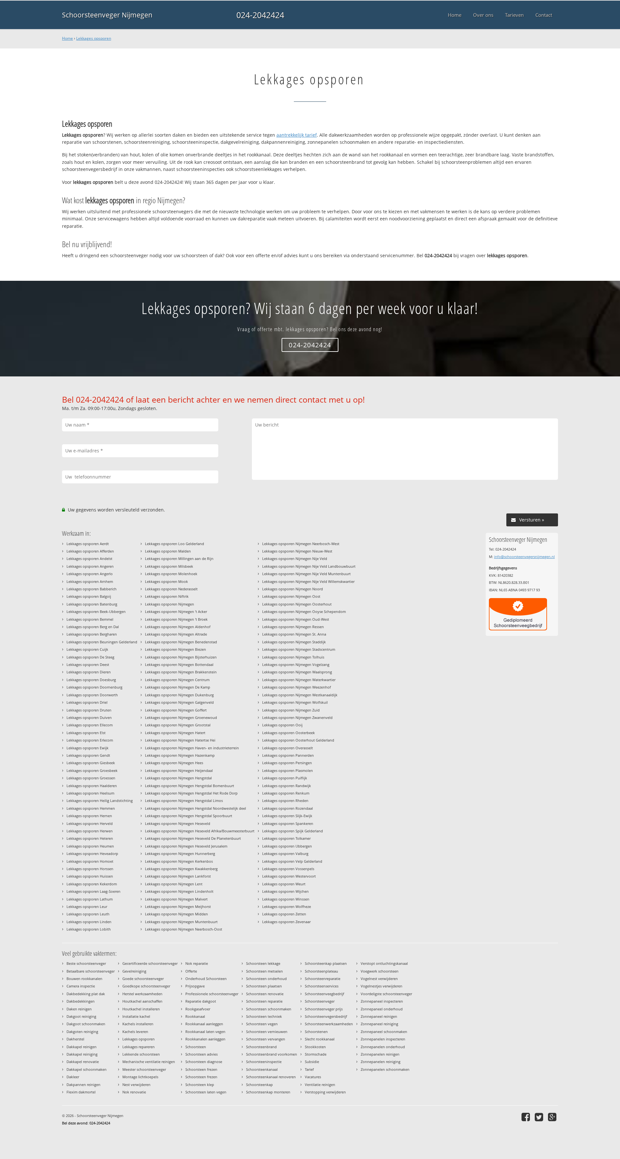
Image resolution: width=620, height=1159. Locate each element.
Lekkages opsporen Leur (87, 906)
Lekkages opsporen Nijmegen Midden (176, 913)
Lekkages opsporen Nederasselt (171, 588)
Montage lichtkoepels (140, 1076)
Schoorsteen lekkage (263, 963)
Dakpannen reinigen (83, 1084)
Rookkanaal (195, 1016)
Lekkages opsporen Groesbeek (92, 770)
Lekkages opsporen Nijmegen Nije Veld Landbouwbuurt (309, 566)
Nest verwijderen (136, 1084)
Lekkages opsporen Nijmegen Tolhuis (293, 657)
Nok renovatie (134, 1092)
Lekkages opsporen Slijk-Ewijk (287, 815)
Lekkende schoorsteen (141, 1054)
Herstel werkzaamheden (142, 993)
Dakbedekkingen (81, 1001)
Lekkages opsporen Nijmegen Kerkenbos (179, 861)
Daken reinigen (79, 1008)
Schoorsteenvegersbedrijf (326, 1016)
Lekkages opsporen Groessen (91, 777)
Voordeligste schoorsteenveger (386, 993)
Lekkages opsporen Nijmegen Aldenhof (178, 626)
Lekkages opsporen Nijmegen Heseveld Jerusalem (186, 846)
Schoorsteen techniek (264, 1016)
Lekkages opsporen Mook (166, 581)
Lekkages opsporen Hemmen (91, 808)
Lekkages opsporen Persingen (287, 762)
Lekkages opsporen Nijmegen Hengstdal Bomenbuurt (189, 785)
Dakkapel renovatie (83, 1061)
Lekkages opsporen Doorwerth (92, 694)
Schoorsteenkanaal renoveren (271, 1076)
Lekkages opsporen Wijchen (285, 891)
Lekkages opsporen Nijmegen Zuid (291, 710)
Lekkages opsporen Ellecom (90, 724)
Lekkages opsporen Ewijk (87, 747)
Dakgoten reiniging (82, 1031)
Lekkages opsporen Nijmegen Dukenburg (179, 694)
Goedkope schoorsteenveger (146, 986)
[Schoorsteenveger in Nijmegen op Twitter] (540, 1116)
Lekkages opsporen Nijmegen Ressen (293, 626)
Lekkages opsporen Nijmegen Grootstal (178, 724)
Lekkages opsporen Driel (87, 702)
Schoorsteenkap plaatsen (326, 963)
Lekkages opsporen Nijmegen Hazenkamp (180, 755)
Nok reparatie (196, 963)
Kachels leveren (135, 1031)
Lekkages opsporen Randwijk (286, 785)
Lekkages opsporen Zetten (284, 913)
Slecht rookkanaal (320, 1039)
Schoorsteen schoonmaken (268, 1008)
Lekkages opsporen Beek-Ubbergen (96, 611)
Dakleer (73, 1076)
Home (67, 38)
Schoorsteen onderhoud (266, 978)
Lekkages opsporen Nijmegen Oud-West (295, 619)
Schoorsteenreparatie (322, 978)
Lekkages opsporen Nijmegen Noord (292, 588)
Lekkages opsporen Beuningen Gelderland (102, 641)
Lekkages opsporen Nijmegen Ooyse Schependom (304, 611)
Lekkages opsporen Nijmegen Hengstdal (178, 777)
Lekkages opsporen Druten (89, 710)
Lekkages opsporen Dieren (89, 671)
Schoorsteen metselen (264, 971)
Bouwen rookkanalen (84, 978)
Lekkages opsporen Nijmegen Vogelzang (295, 664)
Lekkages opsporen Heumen (90, 846)
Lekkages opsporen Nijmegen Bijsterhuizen (181, 657)
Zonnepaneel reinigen (379, 1016)
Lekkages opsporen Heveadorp (92, 853)
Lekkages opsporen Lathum (90, 899)
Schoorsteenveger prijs (324, 1008)
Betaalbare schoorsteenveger (91, 971)
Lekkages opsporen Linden (89, 921)
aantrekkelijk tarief (296, 135)
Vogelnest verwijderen (379, 978)
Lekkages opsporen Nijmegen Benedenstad (181, 641)
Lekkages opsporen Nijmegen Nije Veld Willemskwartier (308, 581)
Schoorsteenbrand (261, 1046)
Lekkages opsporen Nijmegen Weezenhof (296, 687)
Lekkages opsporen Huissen (90, 876)
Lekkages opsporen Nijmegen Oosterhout (297, 604)
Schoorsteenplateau (321, 971)
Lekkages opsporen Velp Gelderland (292, 861)
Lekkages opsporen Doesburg (91, 679)
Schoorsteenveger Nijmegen (107, 14)
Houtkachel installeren (141, 1008)
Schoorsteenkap (259, 1084)
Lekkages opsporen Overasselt (287, 747)
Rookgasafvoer (197, 1008)
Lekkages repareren (138, 1046)
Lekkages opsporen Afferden (90, 551)
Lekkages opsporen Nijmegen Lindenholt (179, 891)
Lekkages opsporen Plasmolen (287, 770)
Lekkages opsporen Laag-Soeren (93, 891)
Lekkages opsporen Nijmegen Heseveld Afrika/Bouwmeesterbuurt (199, 830)
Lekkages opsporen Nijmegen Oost (291, 596)
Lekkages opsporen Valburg (285, 853)
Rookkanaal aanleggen (204, 1023)
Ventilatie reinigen (320, 1084)
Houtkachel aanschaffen (142, 1001)
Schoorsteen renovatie (265, 993)
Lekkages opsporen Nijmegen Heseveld (177, 823)
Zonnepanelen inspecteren (383, 1039)
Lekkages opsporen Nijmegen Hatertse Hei (180, 740)
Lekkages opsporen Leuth (88, 913)
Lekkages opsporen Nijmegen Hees (174, 762)
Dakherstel (75, 1039)
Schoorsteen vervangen (265, 1039)
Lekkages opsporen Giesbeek (91, 762)
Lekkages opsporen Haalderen (92, 785)
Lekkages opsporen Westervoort (289, 876)
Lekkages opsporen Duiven (89, 717)
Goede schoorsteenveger (143, 978)
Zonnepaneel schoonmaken (384, 1031)
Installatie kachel (136, 1016)
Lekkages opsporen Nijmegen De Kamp (177, 687)
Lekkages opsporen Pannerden (288, 755)
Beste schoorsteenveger (86, 963)
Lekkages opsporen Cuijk (87, 649)
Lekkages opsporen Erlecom (90, 740)
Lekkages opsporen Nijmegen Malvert (176, 899)
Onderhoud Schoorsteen (206, 978)
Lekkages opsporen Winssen (285, 899)
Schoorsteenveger (320, 1001)
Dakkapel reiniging (82, 1054)
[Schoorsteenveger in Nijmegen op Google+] (553, 1116)
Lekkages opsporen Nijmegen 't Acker (176, 611)
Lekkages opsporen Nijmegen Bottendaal (179, 664)
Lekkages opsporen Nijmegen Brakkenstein (181, 671)
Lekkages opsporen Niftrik (167, 596)
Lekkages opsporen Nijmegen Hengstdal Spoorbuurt (188, 815)
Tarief (309, 1069)
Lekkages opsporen (93, 38)
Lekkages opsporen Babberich (92, 588)
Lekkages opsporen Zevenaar (286, 921)
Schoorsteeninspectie (264, 1061)
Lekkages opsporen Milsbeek (169, 566)
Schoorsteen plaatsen (264, 986)
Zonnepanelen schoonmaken (385, 1069)
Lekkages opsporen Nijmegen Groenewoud (181, 717)
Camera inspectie (81, 986)
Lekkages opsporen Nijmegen (169, 604)
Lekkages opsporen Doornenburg (94, 687)
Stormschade (315, 1054)
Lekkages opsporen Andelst (89, 558)
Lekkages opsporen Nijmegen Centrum (177, 679)
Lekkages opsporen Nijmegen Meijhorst (178, 906)
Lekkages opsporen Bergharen (92, 634)
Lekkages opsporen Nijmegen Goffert (176, 710)
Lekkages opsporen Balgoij (89, 596)
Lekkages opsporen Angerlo (90, 573)
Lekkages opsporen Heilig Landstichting (100, 800)
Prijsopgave (195, 986)
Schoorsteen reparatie (264, 1001)
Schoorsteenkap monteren (268, 1092)
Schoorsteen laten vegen (205, 1092)
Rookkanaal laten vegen (205, 1031)
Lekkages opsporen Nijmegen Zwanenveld (297, 717)
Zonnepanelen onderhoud (383, 1046)
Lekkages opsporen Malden (168, 551)
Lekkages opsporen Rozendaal (287, 808)
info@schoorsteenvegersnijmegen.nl (524, 556)
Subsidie (312, 1061)
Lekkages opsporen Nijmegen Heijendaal (179, 770)
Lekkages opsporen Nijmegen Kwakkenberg (181, 868)
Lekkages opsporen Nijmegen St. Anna (294, 634)
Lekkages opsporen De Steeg (90, 657)
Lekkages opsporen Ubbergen (287, 846)
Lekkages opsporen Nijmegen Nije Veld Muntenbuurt (306, 573)
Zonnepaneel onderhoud (382, 1008)
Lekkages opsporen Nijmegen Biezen (175, 649)
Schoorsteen (195, 1046)
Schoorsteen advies (201, 1054)
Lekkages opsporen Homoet (90, 861)
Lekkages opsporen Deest (88, 664)
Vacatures (313, 1076)
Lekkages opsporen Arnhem (90, 581)
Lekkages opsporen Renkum (285, 793)
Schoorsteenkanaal (262, 1069)
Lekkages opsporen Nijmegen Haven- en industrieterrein (192, 747)
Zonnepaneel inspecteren (382, 1001)
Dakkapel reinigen (82, 1046)
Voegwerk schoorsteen (379, 971)
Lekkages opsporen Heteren (90, 838)
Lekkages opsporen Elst (86, 732)
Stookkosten (315, 1046)
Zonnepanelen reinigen (380, 1054)
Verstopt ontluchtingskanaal (384, 963)
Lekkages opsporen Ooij (282, 724)
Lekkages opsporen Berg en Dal (93, 626)
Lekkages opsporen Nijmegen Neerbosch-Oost (183, 929)
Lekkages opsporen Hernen (89, 815)
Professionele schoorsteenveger (211, 993)
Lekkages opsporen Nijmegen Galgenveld (179, 702)
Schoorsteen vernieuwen (266, 1031)
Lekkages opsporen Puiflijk (284, 777)
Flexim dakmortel (81, 1092)
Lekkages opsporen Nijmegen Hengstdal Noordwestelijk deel (195, 808)
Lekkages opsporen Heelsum (90, 793)
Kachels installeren (137, 1023)
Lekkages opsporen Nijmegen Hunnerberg (180, 853)
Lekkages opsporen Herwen (90, 830)
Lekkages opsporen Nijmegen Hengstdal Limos (184, 800)
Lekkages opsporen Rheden (285, 800)
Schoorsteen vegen (262, 1023)
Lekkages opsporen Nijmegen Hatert (175, 732)
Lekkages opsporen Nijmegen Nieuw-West (297, 551)
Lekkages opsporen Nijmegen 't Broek (176, 619)
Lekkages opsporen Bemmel (90, 619)
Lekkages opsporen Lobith (89, 929)
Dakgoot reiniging (81, 1016)
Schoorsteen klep (199, 1084)
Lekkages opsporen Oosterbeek (288, 732)
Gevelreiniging (134, 971)
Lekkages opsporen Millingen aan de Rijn (179, 558)
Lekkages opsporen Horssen (90, 868)
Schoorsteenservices (321, 986)
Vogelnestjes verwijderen (381, 986)
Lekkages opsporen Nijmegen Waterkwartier (299, 679)
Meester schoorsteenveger (144, 1069)
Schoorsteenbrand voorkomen (271, 1054)
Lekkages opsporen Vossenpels (288, 868)
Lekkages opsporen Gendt (88, 755)
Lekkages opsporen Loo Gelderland (174, 543)
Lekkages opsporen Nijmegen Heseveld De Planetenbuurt (193, 838)
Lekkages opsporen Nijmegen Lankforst (178, 876)
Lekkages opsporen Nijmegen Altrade (176, 634)
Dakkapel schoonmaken (87, 1069)
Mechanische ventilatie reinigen (148, 1061)
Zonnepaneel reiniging (379, 1023)
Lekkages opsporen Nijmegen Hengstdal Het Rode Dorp (191, 793)
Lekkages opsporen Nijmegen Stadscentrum (298, 649)
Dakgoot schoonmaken (86, 1023)
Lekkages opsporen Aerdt (88, 543)
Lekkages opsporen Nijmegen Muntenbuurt (181, 921)
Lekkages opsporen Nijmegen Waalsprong (297, 671)
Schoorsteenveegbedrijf (324, 993)
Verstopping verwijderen (325, 1092)
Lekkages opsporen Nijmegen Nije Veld (294, 558)
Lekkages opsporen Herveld (90, 823)
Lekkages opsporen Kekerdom (92, 883)
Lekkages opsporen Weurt (283, 883)
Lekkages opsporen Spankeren (287, 823)
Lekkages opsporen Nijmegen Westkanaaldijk (299, 694)
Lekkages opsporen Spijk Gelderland (292, 830)
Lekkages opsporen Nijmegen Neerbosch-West (300, 543)
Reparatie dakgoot (200, 1001)
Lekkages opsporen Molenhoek (171, 573)
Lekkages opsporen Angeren (90, 566)
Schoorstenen (316, 1031)
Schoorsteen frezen (201, 1069)
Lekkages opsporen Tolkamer (286, 838)
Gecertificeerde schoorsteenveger (150, 963)
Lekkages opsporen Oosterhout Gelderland (298, 740)
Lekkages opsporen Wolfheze (286, 906)
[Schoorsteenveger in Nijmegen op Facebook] (527, 1116)
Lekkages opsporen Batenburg (92, 604)
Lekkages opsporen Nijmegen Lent (173, 883)
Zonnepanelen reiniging (380, 1061)
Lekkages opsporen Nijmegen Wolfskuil (295, 702)
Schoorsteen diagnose (203, 1061)
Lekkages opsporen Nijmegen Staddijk (294, 641)
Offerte (191, 971)
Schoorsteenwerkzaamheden (329, 1023)
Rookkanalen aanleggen (205, 1039)
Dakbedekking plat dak (86, 993)
